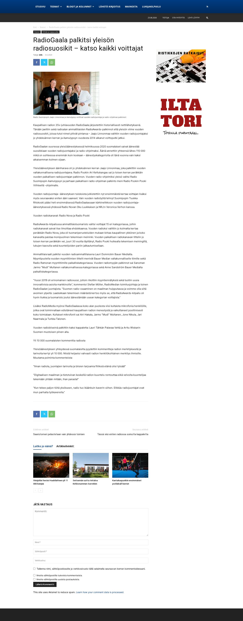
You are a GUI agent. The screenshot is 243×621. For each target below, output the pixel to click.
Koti (35, 27)
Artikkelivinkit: (65, 446)
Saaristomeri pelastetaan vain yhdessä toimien (59, 434)
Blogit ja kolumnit (79, 6)
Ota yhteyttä (178, 17)
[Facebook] (36, 62)
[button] (207, 17)
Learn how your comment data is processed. (100, 592)
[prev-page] (35, 490)
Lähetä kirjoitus (109, 6)
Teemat (54, 6)
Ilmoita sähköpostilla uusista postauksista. (58, 579)
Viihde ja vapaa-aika (50, 32)
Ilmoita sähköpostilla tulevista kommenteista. (59, 575)
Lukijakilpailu (151, 6)
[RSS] (207, 6)
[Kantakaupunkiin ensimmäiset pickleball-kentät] (130, 465)
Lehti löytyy (194, 17)
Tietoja (165, 17)
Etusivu (40, 6)
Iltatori (43, 27)
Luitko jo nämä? (43, 446)
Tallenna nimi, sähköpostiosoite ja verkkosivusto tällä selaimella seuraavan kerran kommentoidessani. (91, 568)
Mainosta (131, 6)
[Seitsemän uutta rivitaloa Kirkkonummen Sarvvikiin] (91, 465)
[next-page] (41, 490)
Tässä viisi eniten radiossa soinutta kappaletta (122, 434)
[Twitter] (44, 62)
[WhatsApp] (51, 62)
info (40, 55)
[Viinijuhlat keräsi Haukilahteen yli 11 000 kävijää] (51, 465)
